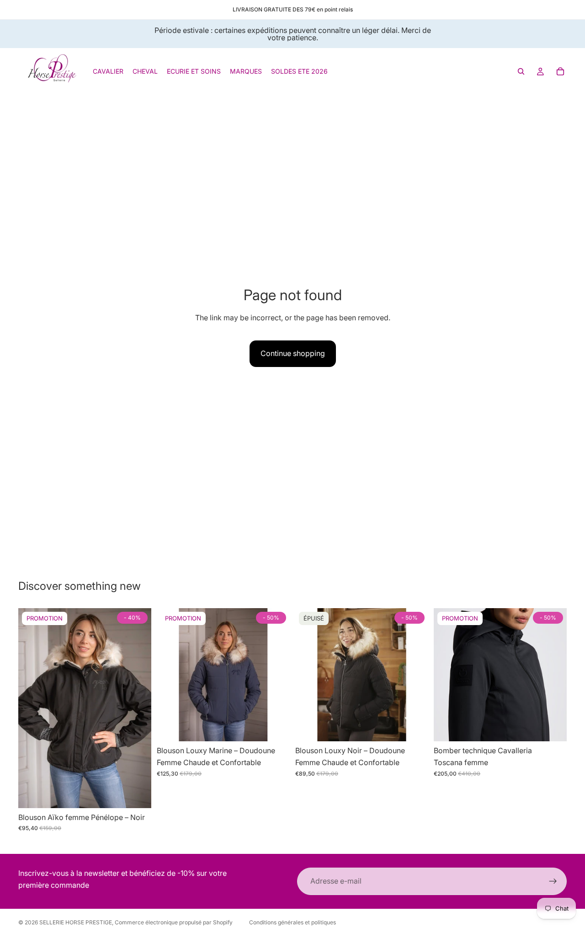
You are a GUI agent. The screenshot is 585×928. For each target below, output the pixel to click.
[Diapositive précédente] (32, 708)
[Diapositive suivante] (137, 708)
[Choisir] (137, 794)
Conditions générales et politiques (292, 922)
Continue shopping (293, 353)
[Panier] (560, 71)
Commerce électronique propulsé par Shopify (174, 922)
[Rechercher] (521, 71)
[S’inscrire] (553, 881)
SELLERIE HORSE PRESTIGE (75, 922)
